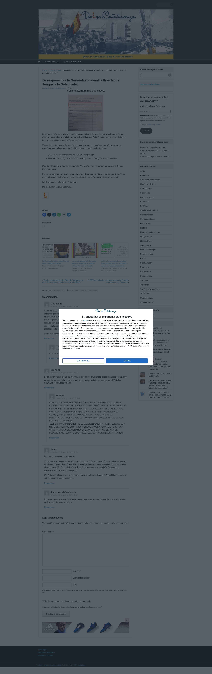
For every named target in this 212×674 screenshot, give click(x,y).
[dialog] (106, 337)
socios (85, 320)
